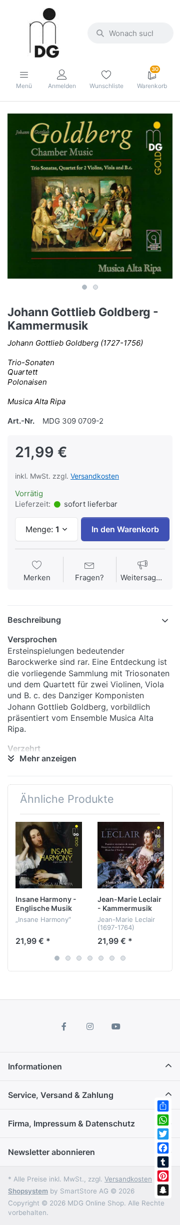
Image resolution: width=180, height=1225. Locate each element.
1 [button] (84, 287)
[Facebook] (163, 1148)
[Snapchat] (163, 1190)
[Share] (163, 1106)
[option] (90, 196)
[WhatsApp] (163, 1120)
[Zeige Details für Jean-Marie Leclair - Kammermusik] (131, 855)
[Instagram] (90, 1026)
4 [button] (90, 958)
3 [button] (79, 958)
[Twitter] (163, 1134)
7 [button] (123, 958)
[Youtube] (116, 1026)
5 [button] (101, 958)
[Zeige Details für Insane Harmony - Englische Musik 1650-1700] (49, 855)
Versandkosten (94, 476)
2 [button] (95, 287)
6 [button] (112, 958)
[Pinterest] (163, 1176)
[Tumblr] (163, 1162)
